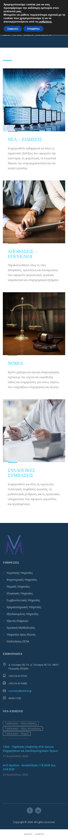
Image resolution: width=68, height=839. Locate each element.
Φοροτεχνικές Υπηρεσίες (22, 579)
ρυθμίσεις (45, 21)
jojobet (28, 834)
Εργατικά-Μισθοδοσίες (21, 627)
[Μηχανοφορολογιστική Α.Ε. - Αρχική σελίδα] (14, 545)
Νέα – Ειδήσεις (25, 139)
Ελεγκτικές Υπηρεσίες (20, 593)
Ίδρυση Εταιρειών (18, 621)
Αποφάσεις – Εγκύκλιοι (22, 254)
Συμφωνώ (12, 28)
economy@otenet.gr (20, 690)
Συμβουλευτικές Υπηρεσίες (23, 600)
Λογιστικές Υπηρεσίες (20, 573)
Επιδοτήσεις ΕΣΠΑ (18, 641)
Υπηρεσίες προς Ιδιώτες (21, 634)
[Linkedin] (38, 810)
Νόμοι (15, 363)
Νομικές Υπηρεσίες (18, 586)
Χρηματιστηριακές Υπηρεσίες (24, 607)
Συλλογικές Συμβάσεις (21, 473)
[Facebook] (30, 810)
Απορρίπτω (33, 28)
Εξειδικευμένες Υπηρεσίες (22, 614)
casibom (39, 834)
